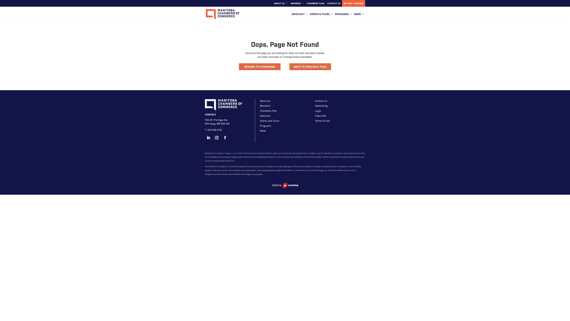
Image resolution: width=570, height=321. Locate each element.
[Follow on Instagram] (216, 137)
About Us (279, 3)
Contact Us (334, 3)
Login (318, 110)
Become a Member (353, 3)
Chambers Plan (315, 3)
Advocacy (298, 14)
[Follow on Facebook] (225, 137)
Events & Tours (320, 14)
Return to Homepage (259, 67)
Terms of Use (322, 120)
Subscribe (320, 115)
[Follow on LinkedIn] (208, 137)
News (357, 14)
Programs (342, 14)
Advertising (321, 105)
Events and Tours (269, 120)
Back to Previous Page (310, 67)
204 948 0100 (214, 130)
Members (296, 3)
